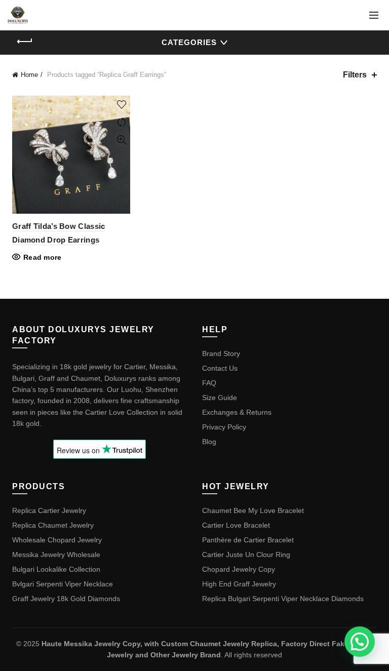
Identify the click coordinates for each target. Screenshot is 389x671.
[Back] (24, 41)
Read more (42, 257)
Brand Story (221, 353)
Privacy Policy (224, 427)
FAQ (209, 383)
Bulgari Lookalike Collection (56, 569)
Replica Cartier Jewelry (49, 510)
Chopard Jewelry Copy (238, 569)
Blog (209, 442)
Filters (355, 74)
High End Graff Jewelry (239, 584)
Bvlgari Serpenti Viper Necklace (62, 584)
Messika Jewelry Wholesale (56, 554)
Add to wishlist (121, 104)
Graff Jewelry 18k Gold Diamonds (66, 599)
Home (29, 74)
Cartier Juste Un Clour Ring (246, 554)
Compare (121, 122)
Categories (189, 42)
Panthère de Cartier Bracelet (248, 540)
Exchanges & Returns (236, 412)
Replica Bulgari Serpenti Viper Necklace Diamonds (283, 599)
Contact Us (220, 368)
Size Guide (219, 397)
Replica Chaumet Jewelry (53, 525)
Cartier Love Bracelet (236, 525)
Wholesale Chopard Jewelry (57, 540)
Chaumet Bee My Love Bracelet (253, 510)
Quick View (121, 140)
